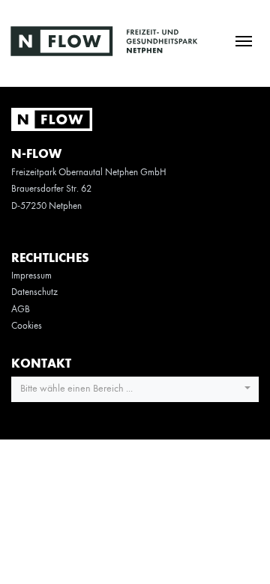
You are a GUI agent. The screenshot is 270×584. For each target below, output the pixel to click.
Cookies (26, 326)
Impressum (31, 276)
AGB (20, 309)
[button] (135, 389)
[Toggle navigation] (243, 40)
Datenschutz (34, 292)
